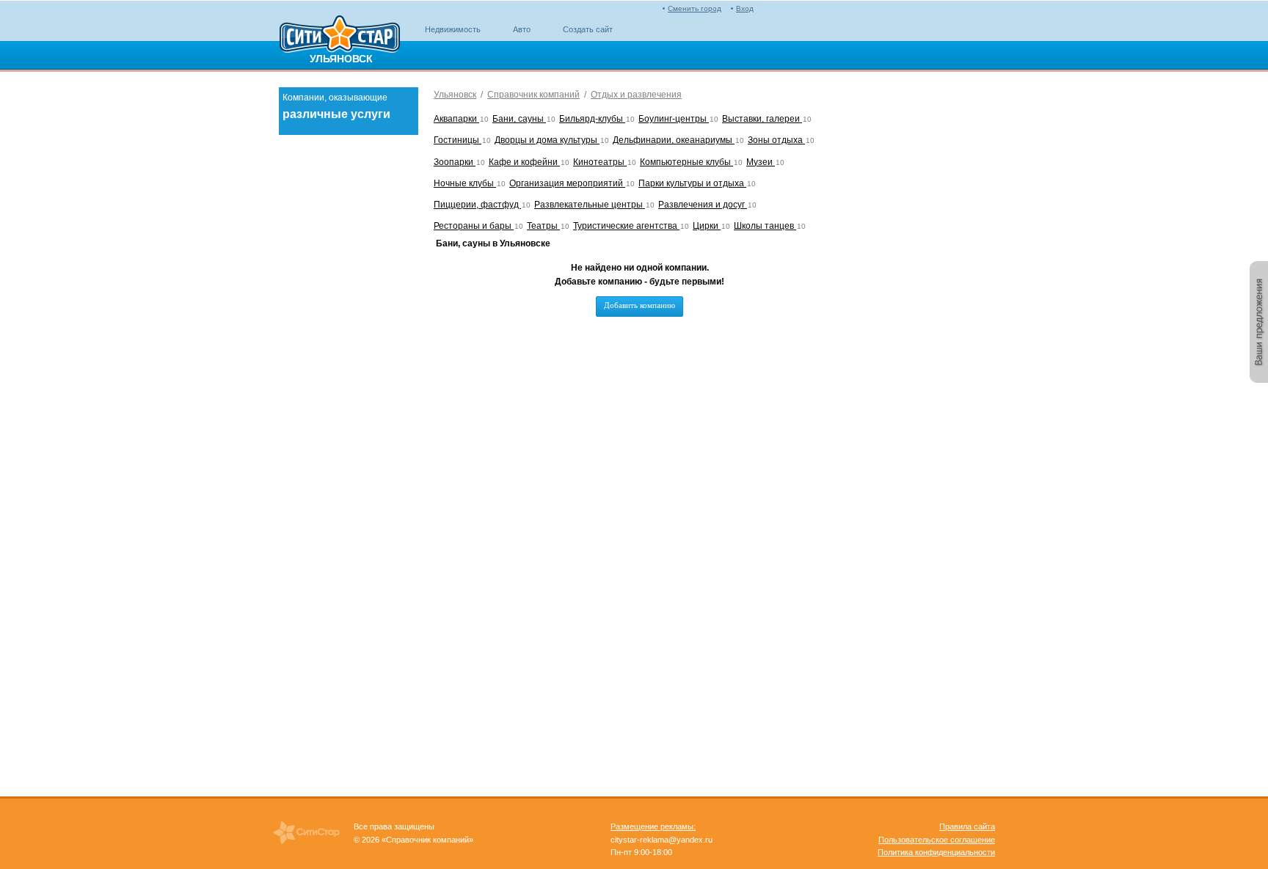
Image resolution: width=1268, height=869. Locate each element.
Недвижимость (453, 29)
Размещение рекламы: (653, 826)
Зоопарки (455, 162)
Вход (745, 8)
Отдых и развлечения (636, 94)
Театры (543, 226)
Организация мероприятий (567, 183)
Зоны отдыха (776, 140)
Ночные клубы (465, 183)
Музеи (760, 162)
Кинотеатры (600, 162)
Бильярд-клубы (592, 119)
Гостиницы (457, 140)
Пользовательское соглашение (936, 839)
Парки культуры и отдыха (692, 183)
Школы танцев (765, 226)
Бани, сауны (519, 119)
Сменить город (694, 8)
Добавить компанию (639, 305)
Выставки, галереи (762, 119)
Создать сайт (588, 29)
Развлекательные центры (589, 204)
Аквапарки (456, 119)
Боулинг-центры (673, 119)
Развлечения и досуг (702, 204)
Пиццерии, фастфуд (477, 204)
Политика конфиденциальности (936, 852)
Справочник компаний (533, 94)
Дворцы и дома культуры (547, 140)
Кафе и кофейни (524, 162)
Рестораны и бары (474, 226)
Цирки (707, 226)
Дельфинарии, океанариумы (674, 140)
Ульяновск (455, 94)
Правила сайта (967, 826)
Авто (522, 29)
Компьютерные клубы (686, 162)
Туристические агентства (626, 226)
